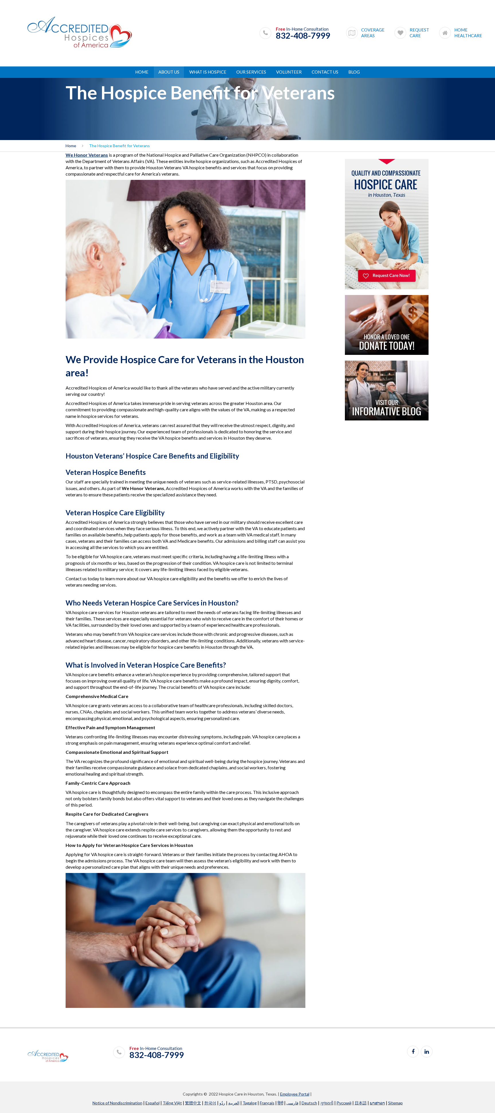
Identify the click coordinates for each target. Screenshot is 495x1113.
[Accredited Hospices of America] (79, 33)
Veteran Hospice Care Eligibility (115, 512)
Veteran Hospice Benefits (106, 472)
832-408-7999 (303, 35)
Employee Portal (294, 1094)
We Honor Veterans (87, 155)
